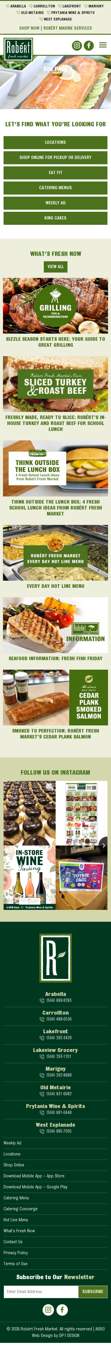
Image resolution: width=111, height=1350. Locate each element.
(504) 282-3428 (59, 1038)
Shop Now (29, 28)
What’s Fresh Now (19, 1231)
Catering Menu (16, 1198)
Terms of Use (16, 1264)
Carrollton (44, 6)
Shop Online (14, 1165)
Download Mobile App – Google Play (35, 1187)
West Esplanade (58, 19)
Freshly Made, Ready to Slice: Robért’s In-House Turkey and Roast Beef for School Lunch (55, 423)
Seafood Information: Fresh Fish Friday (55, 659)
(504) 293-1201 (59, 1057)
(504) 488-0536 (59, 1019)
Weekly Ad (56, 203)
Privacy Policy (16, 1253)
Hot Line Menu (16, 1220)
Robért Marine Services (68, 28)
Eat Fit (55, 173)
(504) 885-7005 (59, 1131)
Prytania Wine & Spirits (72, 13)
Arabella (18, 6)
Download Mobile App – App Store (34, 1176)
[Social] (77, 46)
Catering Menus (55, 188)
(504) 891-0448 (59, 1113)
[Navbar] (103, 45)
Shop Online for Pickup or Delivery (55, 157)
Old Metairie (32, 13)
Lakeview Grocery (55, 1050)
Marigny (96, 6)
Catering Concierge (21, 1209)
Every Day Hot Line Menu (55, 586)
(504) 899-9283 (59, 1001)
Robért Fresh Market (39, 1329)
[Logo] (18, 49)
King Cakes (55, 218)
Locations (55, 142)
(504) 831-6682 (59, 1094)
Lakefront (71, 6)
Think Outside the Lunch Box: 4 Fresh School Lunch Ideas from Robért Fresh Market (55, 508)
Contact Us (13, 1242)
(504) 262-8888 (59, 1075)
